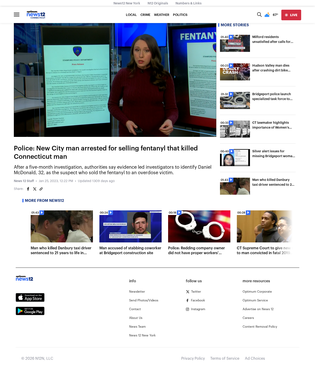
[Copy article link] (41, 189)
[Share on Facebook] (28, 189)
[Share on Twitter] (34, 189)
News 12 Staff (24, 181)
